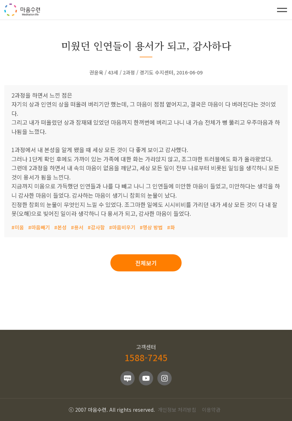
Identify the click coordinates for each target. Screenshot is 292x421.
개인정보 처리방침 (177, 409)
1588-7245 (146, 357)
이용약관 (211, 409)
